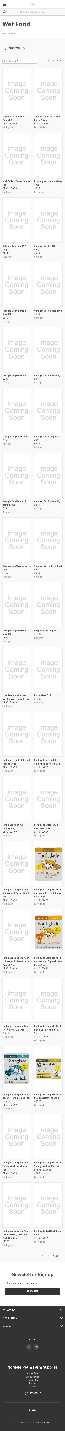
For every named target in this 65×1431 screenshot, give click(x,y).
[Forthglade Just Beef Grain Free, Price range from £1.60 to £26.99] (48, 1205)
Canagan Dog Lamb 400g (14, 436)
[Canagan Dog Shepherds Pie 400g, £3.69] (16, 540)
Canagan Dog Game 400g (15, 375)
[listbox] (23, 61)
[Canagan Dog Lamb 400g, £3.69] (16, 410)
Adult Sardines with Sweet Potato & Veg (47, 118)
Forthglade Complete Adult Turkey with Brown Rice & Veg (15, 1166)
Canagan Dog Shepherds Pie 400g (16, 568)
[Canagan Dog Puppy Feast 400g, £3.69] (48, 410)
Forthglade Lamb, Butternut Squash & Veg (16, 762)
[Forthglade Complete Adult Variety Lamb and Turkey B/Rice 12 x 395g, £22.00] (48, 1137)
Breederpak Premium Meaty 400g (48, 183)
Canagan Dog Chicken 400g (48, 310)
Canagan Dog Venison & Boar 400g (14, 632)
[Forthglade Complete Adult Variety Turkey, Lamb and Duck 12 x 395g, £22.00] (16, 1205)
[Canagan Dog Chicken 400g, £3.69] (48, 285)
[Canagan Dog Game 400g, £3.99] (16, 349)
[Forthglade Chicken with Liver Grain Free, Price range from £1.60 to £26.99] (48, 799)
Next (56, 60)
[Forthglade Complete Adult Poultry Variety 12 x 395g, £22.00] (48, 1068)
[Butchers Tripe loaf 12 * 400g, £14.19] (16, 220)
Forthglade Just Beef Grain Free (47, 1233)
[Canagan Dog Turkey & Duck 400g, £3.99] (48, 540)
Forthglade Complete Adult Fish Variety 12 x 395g (15, 1028)
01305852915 (34, 1393)
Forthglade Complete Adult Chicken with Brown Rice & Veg (15, 893)
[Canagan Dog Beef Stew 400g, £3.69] (48, 220)
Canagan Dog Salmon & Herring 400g (14, 503)
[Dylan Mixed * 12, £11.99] (48, 669)
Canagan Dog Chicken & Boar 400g (14, 312)
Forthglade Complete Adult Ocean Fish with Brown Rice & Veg (16, 1098)
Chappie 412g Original (45, 630)
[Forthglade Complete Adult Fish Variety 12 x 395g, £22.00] (16, 1000)
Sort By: (7, 61)
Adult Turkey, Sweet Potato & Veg (16, 183)
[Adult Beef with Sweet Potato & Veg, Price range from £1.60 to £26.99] (16, 90)
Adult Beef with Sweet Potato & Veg (13, 118)
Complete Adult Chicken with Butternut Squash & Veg (16, 697)
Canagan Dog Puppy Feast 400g (47, 438)
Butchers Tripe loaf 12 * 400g (14, 248)
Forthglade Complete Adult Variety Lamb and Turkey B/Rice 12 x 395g (47, 1166)
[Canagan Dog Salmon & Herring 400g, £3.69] (16, 475)
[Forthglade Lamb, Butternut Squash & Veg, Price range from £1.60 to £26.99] (16, 734)
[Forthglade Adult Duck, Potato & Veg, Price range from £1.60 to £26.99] (16, 799)
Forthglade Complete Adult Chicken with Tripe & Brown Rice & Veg (48, 961)
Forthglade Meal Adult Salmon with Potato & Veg (47, 762)
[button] (32, 48)
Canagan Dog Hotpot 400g (47, 375)
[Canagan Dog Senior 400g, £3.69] (48, 475)
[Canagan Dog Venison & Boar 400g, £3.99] (16, 605)
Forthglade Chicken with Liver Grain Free (46, 826)
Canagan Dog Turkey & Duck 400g (48, 568)
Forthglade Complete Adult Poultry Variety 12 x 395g (47, 1096)
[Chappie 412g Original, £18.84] (48, 605)
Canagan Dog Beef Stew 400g (46, 248)
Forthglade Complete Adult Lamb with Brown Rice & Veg (47, 1030)
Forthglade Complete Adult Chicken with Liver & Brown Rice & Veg (48, 893)
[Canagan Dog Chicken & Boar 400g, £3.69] (16, 285)
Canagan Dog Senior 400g (47, 501)
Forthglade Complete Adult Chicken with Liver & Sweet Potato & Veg (16, 961)
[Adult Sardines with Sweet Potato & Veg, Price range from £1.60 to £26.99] (48, 90)
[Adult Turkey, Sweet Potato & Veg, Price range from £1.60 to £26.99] (16, 155)
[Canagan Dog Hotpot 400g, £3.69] (48, 349)
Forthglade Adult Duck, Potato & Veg (13, 826)
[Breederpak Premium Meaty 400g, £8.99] (48, 155)
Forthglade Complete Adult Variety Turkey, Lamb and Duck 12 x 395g (15, 1235)
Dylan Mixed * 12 (42, 695)
